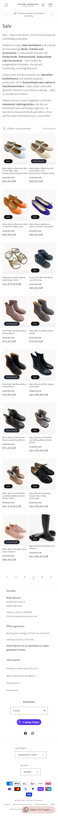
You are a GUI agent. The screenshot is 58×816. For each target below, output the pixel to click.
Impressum (12, 690)
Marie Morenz (27, 800)
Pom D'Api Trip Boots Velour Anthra (41, 331)
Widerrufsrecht (41, 804)
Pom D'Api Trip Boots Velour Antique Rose (14, 331)
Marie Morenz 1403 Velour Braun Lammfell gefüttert (13, 438)
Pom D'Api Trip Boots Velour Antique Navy (14, 385)
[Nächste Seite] (50, 576)
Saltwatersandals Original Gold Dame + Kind (14, 278)
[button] (6, 5)
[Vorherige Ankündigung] (6, 14)
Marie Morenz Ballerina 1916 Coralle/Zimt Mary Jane (14, 225)
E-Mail (16, 710)
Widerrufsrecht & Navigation (21, 675)
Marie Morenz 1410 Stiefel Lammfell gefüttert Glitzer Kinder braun (13, 495)
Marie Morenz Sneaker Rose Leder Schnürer (14, 550)
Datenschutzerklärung (19, 809)
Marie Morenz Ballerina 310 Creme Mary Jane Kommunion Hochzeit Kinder (42, 170)
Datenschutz (13, 683)
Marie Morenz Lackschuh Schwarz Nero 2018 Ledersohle (40, 495)
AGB (52, 804)
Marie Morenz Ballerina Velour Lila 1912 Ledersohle (41, 225)
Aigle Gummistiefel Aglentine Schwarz (42, 547)
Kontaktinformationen (22, 804)
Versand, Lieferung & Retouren (22, 668)
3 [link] (33, 577)
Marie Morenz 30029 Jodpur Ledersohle (41, 385)
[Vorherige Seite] (7, 576)
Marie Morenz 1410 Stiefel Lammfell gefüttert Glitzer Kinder (40, 440)
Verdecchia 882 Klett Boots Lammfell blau (41, 278)
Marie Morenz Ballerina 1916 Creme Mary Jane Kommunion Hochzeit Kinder (15, 170)
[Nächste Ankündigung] (52, 14)
